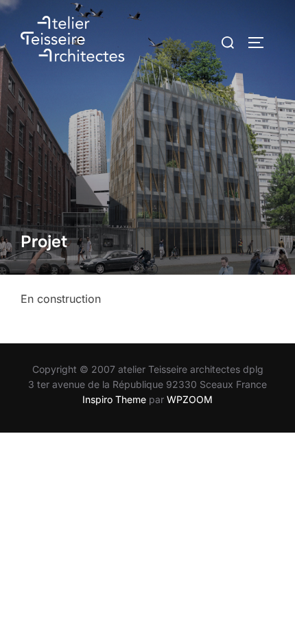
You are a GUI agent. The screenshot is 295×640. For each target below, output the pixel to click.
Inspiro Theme (114, 399)
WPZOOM (190, 399)
